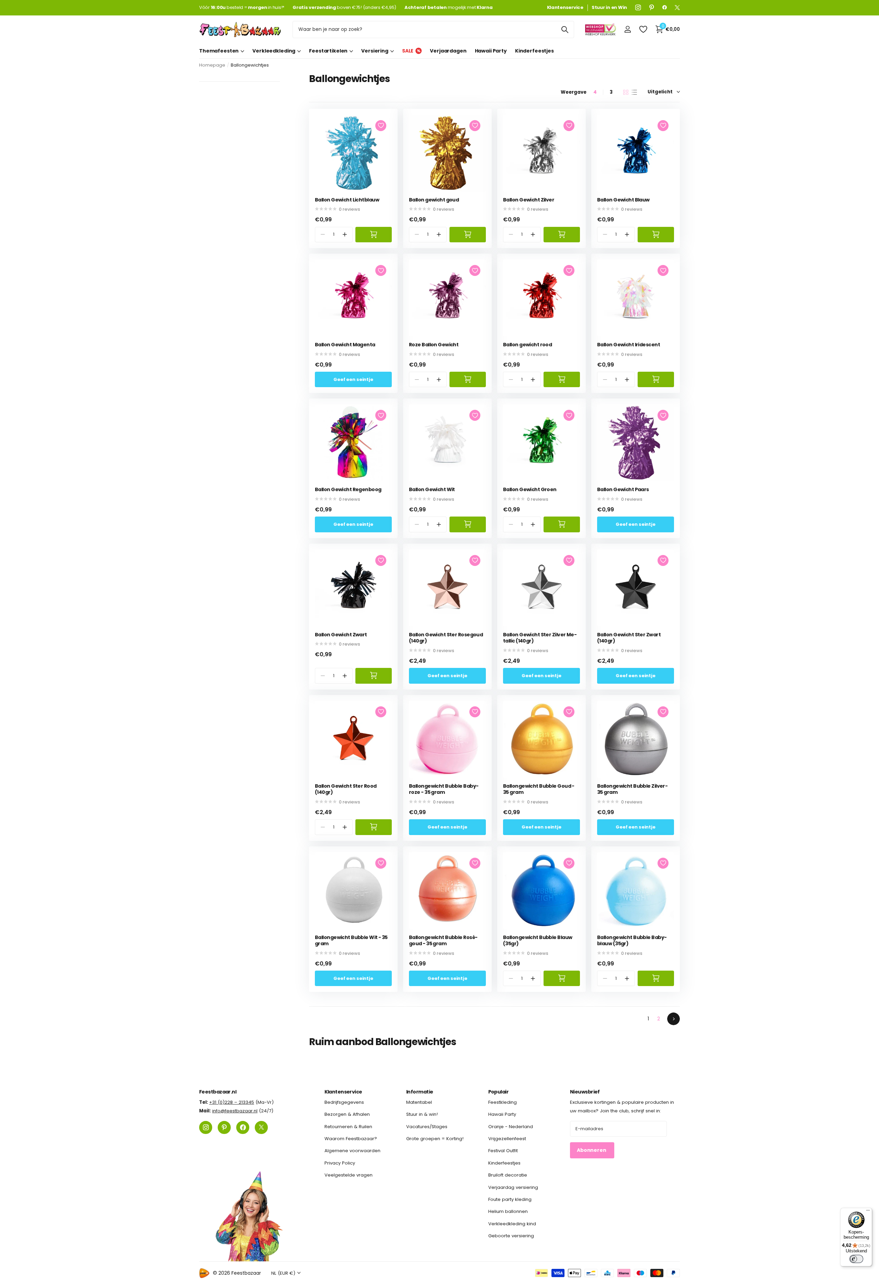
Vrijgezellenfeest (507, 1138)
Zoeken (564, 29)
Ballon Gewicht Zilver (528, 200)
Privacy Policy (339, 1162)
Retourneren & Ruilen (348, 1126)
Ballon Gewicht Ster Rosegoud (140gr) (446, 638)
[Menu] (868, 1212)
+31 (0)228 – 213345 (231, 1102)
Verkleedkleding (273, 50)
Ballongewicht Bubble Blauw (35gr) (537, 940)
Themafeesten (219, 50)
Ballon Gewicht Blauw (623, 200)
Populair (498, 1091)
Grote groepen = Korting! (435, 1138)
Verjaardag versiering (513, 1187)
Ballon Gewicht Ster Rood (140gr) (346, 789)
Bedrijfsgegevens (344, 1102)
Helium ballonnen (508, 1211)
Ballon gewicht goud (434, 200)
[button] (345, 234)
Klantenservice (343, 1091)
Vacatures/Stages (426, 1126)
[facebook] (664, 7)
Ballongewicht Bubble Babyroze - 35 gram (444, 789)
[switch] (856, 1259)
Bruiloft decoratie (507, 1175)
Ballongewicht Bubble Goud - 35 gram (538, 789)
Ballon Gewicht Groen (530, 489)
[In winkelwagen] (373, 234)
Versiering (374, 50)
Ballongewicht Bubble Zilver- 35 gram (632, 789)
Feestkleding (502, 1102)
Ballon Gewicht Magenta (345, 344)
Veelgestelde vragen (348, 1175)
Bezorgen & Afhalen (347, 1114)
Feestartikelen (328, 50)
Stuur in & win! (422, 1114)
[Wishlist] (643, 29)
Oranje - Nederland (510, 1126)
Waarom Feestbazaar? (350, 1138)
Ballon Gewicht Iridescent (628, 344)
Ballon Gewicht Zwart (341, 635)
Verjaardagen (448, 50)
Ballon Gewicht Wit (432, 489)
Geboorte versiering (511, 1235)
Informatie (419, 1091)
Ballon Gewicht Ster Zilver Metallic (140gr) (540, 638)
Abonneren (592, 1150)
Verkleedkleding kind (512, 1223)
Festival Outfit (503, 1150)
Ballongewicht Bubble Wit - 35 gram (351, 940)
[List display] (634, 92)
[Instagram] (638, 7)
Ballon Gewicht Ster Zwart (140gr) (629, 638)
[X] (677, 7)
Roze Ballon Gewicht (433, 344)
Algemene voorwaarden (352, 1150)
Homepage (212, 65)
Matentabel (419, 1102)
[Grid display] (625, 92)
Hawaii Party (491, 50)
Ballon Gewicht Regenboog (348, 489)
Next (673, 1018)
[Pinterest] (651, 7)
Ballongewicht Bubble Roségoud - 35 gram (443, 940)
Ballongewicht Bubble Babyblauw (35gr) (632, 940)
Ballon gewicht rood (527, 344)
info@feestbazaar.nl (235, 1111)
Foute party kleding (510, 1199)
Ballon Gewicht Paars (623, 489)
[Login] (627, 29)
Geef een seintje (353, 379)
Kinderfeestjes (534, 50)
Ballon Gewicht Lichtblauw (347, 200)
